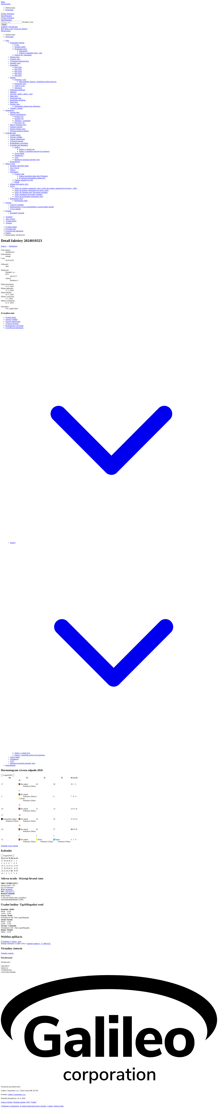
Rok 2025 (18, 69)
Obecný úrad (10, 164)
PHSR (17, 182)
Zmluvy (17, 147)
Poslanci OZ (19, 116)
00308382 (9, 889)
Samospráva (9, 110)
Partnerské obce (15, 98)
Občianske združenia (17, 90)
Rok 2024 (18, 71)
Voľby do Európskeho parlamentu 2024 (29, 197)
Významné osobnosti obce (19, 61)
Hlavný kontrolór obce (18, 125)
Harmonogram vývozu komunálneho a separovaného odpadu (32, 207)
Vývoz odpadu (15, 209)
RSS (28, 1102)
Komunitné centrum (17, 43)
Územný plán (19, 174)
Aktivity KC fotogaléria (23, 55)
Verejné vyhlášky (16, 137)
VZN (16, 158)
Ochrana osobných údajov (19, 131)
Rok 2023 (18, 73)
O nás (17, 45)
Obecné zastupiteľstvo (18, 114)
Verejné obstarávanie (17, 139)
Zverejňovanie (10, 133)
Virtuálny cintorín (16, 108)
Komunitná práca (21, 49)
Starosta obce (15, 112)
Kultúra (12, 78)
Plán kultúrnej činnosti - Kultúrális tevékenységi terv (38, 82)
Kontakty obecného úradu (19, 166)
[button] (6, 4)
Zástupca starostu (16, 127)
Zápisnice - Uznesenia (22, 121)
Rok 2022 (18, 75)
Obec (7, 41)
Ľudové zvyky (20, 86)
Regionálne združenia (18, 100)
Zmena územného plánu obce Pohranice (33, 176)
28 (19, 780)
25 (19, 825)
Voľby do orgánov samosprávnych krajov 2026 (31, 190)
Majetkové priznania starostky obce (27, 160)
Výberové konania (16, 141)
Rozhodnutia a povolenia (19, 143)
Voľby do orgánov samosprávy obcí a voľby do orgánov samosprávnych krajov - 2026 (46, 188)
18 (19, 815)
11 (19, 805)
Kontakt (8, 211)
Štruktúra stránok (19, 1102)
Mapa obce (14, 96)
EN (9, 10)
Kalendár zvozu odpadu (9, 846)
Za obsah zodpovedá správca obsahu (33, 1106)
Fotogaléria (14, 65)
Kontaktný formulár (17, 213)
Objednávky (19, 155)
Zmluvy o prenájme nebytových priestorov (34, 151)
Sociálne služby (20, 47)
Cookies (50, 1106)
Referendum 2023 (16, 199)
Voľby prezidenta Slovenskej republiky (29, 194)
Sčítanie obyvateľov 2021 (19, 184)
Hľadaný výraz (27, 22)
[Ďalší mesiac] (13, 775)
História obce (15, 57)
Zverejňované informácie (19, 145)
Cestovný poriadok (17, 205)
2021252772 (9, 891)
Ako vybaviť (14, 168)
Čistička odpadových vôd (24, 180)
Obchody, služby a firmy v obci (21, 94)
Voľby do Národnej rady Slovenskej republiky (31, 192)
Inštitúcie (13, 92)
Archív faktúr (19, 153)
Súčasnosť (18, 88)
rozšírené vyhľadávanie (9, 27)
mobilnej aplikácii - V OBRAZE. (39, 944)
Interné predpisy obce (17, 129)
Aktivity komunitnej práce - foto (30, 53)
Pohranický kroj (20, 84)
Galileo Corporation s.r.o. (17, 1094)
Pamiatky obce (15, 63)
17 (2, 815)
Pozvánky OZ (20, 123)
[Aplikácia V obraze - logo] (11, 941)
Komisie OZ (19, 119)
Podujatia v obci (20, 80)
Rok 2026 (18, 67)
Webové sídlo (59, 1106)
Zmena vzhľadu (6, 1102)
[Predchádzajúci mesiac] (2, 775)
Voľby (12, 186)
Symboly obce (15, 59)
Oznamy (8, 203)
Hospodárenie (15, 162)
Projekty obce (15, 104)
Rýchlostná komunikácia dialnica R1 (32, 178)
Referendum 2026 (21, 201)
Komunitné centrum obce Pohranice (27, 106)
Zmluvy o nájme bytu (27, 149)
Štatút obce (14, 102)
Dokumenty (23, 51)
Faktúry (8, 233)
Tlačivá (12, 170)
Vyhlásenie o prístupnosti (10, 1106)
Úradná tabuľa (15, 135)
